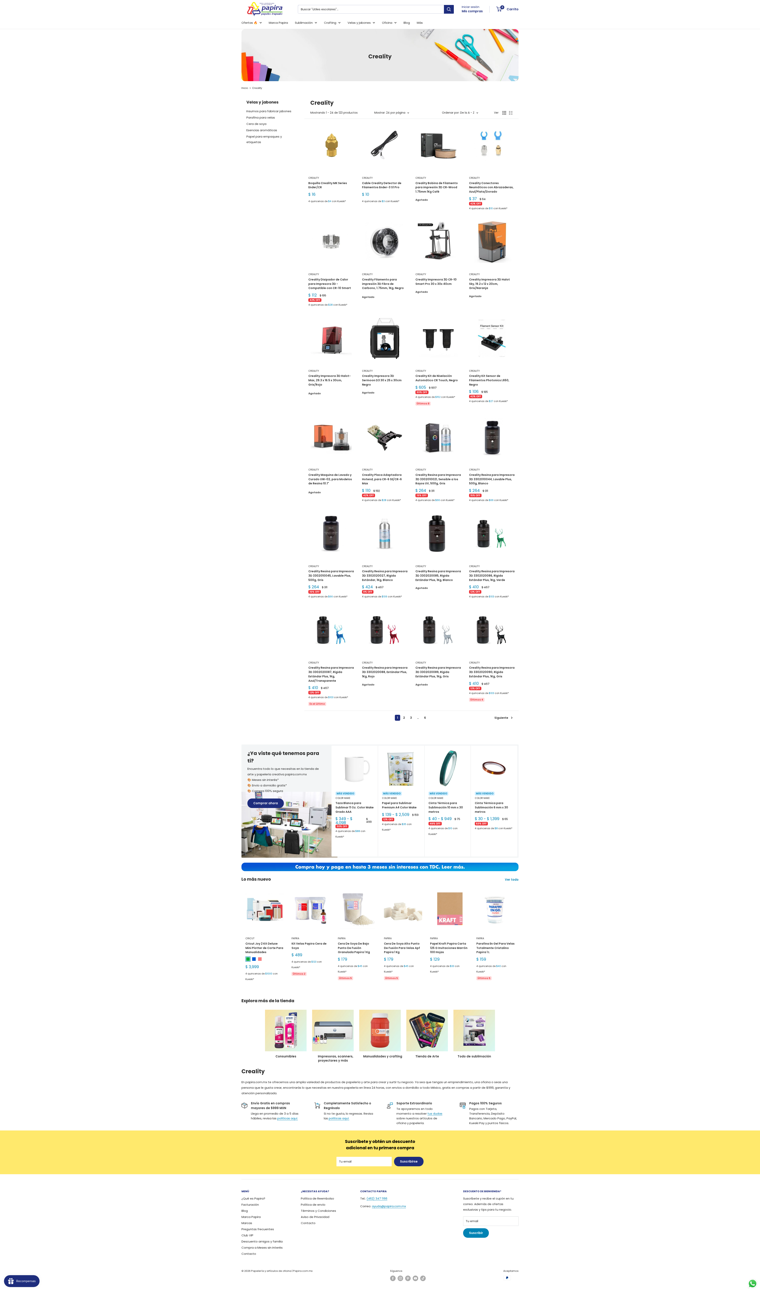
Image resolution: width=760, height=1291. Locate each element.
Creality (257, 88)
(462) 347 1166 (377, 1198)
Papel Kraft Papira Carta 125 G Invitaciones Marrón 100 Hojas (448, 948)
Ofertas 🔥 (249, 23)
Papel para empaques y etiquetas (264, 139)
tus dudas (435, 1113)
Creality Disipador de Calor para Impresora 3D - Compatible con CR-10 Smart (329, 284)
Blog (407, 23)
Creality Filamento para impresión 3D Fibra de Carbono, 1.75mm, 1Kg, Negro (383, 284)
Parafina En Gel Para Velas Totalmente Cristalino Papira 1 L (495, 948)
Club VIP (247, 1235)
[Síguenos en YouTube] (415, 1278)
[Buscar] (449, 9)
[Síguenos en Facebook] (393, 1278)
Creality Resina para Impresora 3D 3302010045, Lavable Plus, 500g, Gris (331, 575)
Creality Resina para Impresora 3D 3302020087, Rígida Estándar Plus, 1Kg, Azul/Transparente (331, 674)
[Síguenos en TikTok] (423, 1278)
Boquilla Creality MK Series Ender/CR (327, 185)
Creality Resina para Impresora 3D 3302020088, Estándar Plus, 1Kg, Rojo (385, 672)
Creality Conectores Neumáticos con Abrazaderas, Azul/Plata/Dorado (491, 187)
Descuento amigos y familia (262, 1241)
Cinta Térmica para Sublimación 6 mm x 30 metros (491, 807)
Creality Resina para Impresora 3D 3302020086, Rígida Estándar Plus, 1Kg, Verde (492, 575)
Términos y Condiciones (318, 1211)
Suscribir (476, 1233)
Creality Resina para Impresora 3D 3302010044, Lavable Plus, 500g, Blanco (492, 479)
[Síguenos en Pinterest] (408, 1278)
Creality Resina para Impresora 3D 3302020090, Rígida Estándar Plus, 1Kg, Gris (492, 672)
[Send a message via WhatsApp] (752, 1283)
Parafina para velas (260, 117)
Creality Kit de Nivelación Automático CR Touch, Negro (436, 378)
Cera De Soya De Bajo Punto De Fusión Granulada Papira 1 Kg (354, 948)
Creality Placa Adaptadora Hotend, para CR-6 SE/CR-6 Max (382, 479)
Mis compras (472, 11)
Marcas (246, 1223)
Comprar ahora (265, 803)
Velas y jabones (359, 23)
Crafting (330, 23)
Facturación (250, 1205)
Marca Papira (278, 23)
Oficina (387, 23)
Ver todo (512, 879)
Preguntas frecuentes (257, 1229)
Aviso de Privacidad (315, 1217)
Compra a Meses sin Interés (262, 1247)
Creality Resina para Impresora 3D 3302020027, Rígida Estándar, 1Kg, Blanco (385, 575)
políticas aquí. (287, 1118)
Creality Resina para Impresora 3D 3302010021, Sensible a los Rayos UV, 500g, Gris (438, 479)
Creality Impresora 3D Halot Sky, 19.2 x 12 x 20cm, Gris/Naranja (489, 284)
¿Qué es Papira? (253, 1198)
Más (420, 23)
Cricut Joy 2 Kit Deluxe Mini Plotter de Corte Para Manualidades (264, 948)
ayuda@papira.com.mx (389, 1206)
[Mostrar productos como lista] (511, 113)
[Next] (517, 801)
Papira (295, 938)
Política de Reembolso (317, 1198)
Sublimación (304, 23)
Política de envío (313, 1205)
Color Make (342, 798)
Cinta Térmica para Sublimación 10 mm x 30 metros (445, 807)
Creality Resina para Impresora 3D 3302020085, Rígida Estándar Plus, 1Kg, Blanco (438, 575)
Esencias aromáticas (261, 130)
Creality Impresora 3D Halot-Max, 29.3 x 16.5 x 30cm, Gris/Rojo (329, 380)
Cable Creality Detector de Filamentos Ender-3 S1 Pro (381, 185)
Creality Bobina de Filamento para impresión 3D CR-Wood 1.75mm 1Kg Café (436, 187)
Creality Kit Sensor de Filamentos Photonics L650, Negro (489, 380)
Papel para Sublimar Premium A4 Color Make (399, 805)
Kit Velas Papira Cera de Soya (309, 946)
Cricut (250, 938)
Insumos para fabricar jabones (268, 111)
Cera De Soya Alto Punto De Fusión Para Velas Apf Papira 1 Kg (402, 948)
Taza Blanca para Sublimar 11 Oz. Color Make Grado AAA (354, 807)
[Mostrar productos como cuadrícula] (504, 113)
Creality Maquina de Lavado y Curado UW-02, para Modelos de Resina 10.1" (330, 479)
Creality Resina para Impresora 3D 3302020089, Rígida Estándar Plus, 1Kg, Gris (438, 672)
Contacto (248, 1254)
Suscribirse (409, 1161)
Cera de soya (256, 124)
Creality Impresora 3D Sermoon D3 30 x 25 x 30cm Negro (382, 380)
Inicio (244, 88)
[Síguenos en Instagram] (400, 1278)
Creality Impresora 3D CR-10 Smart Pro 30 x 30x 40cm (436, 282)
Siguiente (501, 718)
